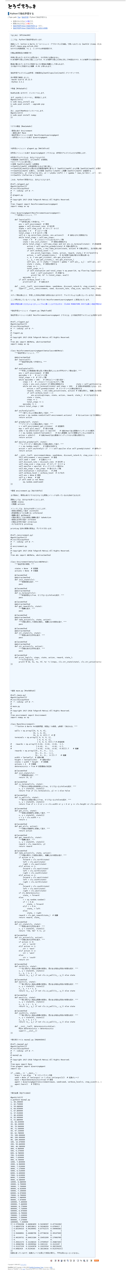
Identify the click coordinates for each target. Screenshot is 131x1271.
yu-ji (24, 1269)
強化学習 (25, 17)
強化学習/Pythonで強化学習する (25, 26)
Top (19, 17)
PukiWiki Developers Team (36, 1267)
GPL (51, 1267)
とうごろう (23, 1264)
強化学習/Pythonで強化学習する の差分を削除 (30, 28)
